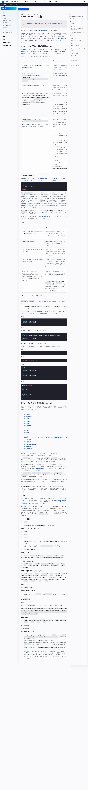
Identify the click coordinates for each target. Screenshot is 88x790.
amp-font (26, 429)
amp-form (26, 430)
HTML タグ (72, 35)
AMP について (14, 1)
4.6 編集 (72, 50)
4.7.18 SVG (72, 58)
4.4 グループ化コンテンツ (75, 45)
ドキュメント (24, 1)
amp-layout (27, 434)
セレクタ (73, 26)
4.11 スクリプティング (74, 65)
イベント (43, 1)
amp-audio (27, 421)
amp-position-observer (30, 444)
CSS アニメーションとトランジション (78, 23)
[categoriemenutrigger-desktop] (23, 9)
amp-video (26, 450)
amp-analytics (28, 416)
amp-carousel (27, 425)
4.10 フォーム (73, 63)
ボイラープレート (73, 18)
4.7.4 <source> (73, 55)
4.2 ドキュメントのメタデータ (76, 40)
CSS (70, 21)
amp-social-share (28, 448)
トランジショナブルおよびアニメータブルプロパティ (78, 29)
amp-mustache (28, 441)
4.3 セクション (73, 43)
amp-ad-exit (27, 414)
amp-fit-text (27, 427)
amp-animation (28, 420)
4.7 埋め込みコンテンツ (75, 53)
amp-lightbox (27, 436)
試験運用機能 (6, 22)
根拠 (58, 346)
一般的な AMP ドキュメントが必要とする (50, 178)
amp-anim (26, 418)
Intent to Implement (41, 30)
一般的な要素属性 (6, 18)
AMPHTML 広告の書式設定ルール (76, 16)
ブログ (50, 1)
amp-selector (27, 446)
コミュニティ (34, 1)
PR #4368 (29, 124)
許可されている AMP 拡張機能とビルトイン (78, 33)
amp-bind (26, 423)
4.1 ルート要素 (73, 38)
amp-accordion (28, 413)
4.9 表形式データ (73, 60)
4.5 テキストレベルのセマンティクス (77, 48)
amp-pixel (26, 443)
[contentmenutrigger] (77, 15)
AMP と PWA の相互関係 (8, 32)
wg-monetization (56, 437)
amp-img (26, 432)
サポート (57, 1)
